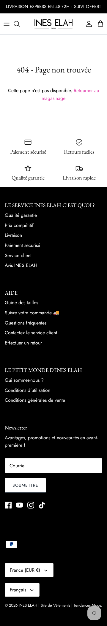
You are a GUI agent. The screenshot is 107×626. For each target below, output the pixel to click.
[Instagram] (30, 505)
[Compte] (87, 23)
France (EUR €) (25, 570)
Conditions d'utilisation (27, 390)
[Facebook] (8, 505)
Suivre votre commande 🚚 (32, 312)
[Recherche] (19, 23)
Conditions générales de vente (35, 400)
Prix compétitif (19, 225)
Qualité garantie (21, 215)
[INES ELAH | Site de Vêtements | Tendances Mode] (53, 23)
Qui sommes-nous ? (24, 380)
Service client (18, 255)
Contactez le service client (31, 332)
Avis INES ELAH (21, 265)
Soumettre (25, 485)
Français (18, 589)
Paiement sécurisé (22, 245)
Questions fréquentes (25, 322)
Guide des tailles (21, 302)
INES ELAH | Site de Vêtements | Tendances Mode (60, 605)
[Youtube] (19, 505)
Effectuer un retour (23, 342)
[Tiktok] (42, 505)
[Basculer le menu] (6, 23)
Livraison (13, 235)
